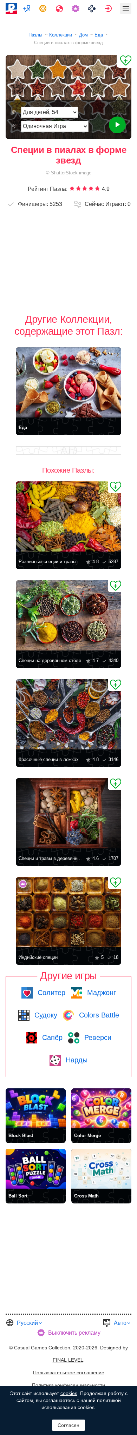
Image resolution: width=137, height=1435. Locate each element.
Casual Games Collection (42, 1347)
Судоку (44, 1015)
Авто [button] (120, 1323)
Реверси (96, 1037)
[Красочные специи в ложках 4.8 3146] (68, 714)
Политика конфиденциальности (68, 1385)
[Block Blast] (36, 1108)
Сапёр (51, 1037)
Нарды (75, 1060)
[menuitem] (27, 8)
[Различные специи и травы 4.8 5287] (68, 516)
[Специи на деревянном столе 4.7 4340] (68, 615)
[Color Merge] (101, 1108)
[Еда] (68, 382)
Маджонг (100, 992)
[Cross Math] (101, 1169)
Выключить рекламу (74, 1333)
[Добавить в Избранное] (124, 61)
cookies (68, 1393)
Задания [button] (44, 8)
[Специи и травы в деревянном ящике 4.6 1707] (68, 813)
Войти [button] (109, 8)
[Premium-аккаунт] (76, 8)
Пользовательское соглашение (68, 1372)
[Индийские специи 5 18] (68, 912)
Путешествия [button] (60, 8)
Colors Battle (98, 1015)
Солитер (50, 992)
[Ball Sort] (36, 1169)
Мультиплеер (27, 8)
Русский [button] (27, 1323)
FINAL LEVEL (68, 1360)
